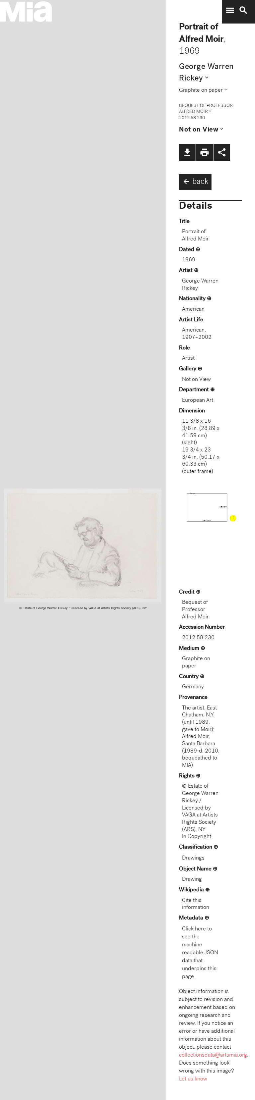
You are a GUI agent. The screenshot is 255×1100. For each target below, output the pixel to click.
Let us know (193, 1079)
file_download (187, 152)
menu (230, 10)
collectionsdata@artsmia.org (213, 1055)
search (243, 10)
